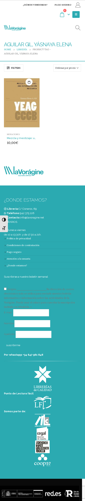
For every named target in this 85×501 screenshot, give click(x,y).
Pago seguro (63, 5)
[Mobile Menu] (76, 14)
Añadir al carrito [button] (29, 82)
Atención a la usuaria (18, 258)
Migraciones (13, 134)
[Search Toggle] (78, 27)
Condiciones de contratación (23, 245)
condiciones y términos (31, 289)
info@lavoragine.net (32, 217)
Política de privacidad (19, 238)
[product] (22, 102)
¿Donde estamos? (17, 265)
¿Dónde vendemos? (35, 5)
